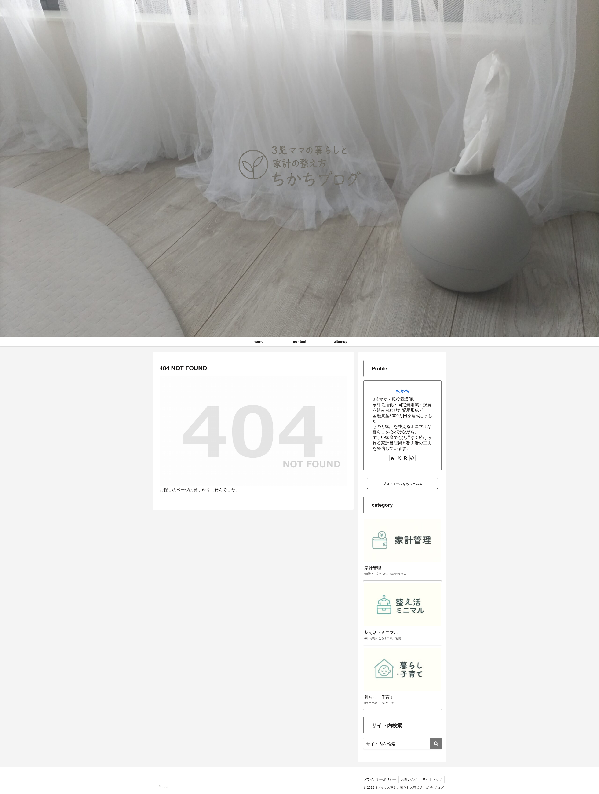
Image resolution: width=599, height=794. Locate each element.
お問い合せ (409, 779)
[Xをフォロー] (399, 458)
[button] (436, 743)
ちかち (402, 391)
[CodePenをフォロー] (412, 458)
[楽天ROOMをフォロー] (406, 458)
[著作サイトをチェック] (392, 458)
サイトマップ (432, 779)
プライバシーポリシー (379, 779)
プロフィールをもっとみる (402, 483)
